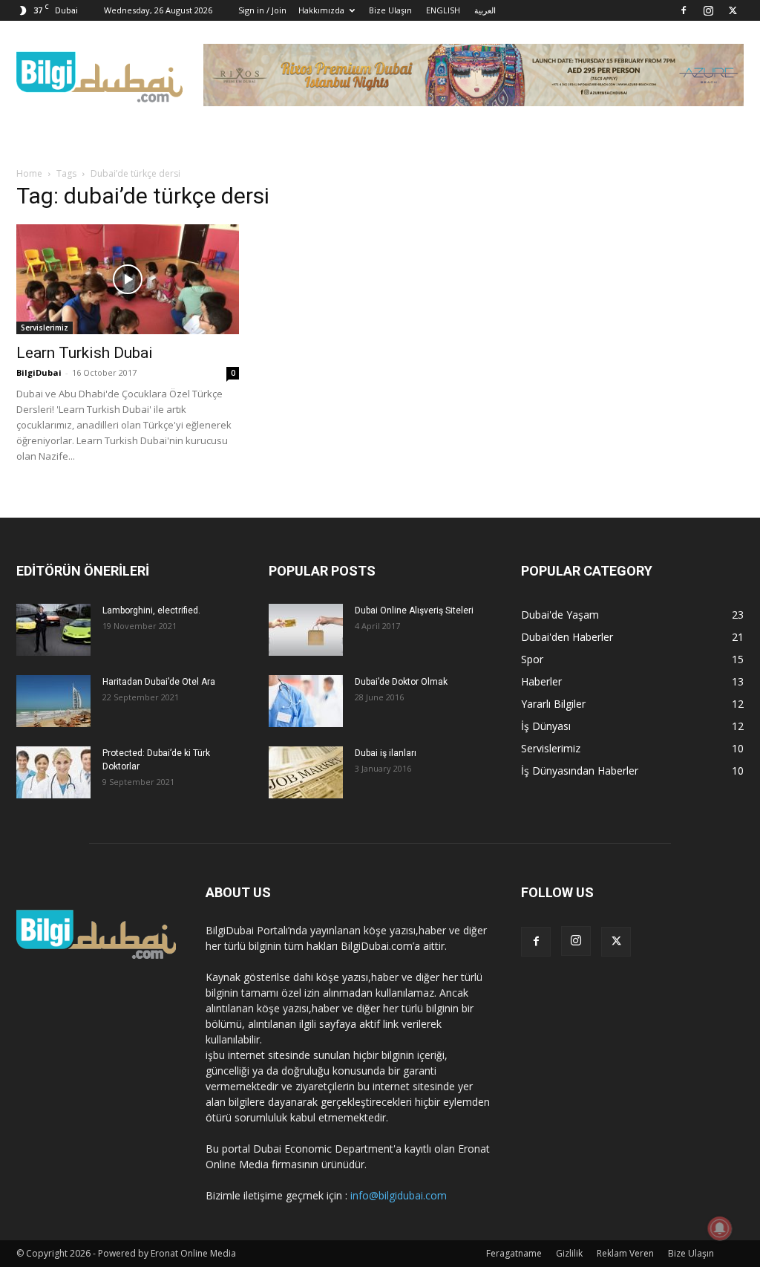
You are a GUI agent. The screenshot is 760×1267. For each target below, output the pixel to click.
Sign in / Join (262, 10)
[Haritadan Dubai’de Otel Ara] (53, 701)
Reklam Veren (625, 1253)
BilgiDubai (39, 372)
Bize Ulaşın (390, 10)
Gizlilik (569, 1253)
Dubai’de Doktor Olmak (401, 682)
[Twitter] (732, 10)
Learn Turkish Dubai (84, 353)
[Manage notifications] (720, 1228)
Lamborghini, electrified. (151, 610)
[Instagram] (708, 10)
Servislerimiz (44, 327)
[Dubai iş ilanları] (306, 772)
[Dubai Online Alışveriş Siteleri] (306, 630)
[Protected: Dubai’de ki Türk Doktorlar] (53, 772)
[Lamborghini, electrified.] (53, 630)
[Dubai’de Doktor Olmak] (306, 701)
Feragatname (514, 1253)
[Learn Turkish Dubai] (127, 279)
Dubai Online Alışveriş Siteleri (414, 610)
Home (29, 173)
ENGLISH (443, 10)
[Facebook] (683, 10)
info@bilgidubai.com (398, 1195)
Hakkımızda (321, 10)
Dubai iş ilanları (385, 753)
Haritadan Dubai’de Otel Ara (158, 682)
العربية (485, 10)
